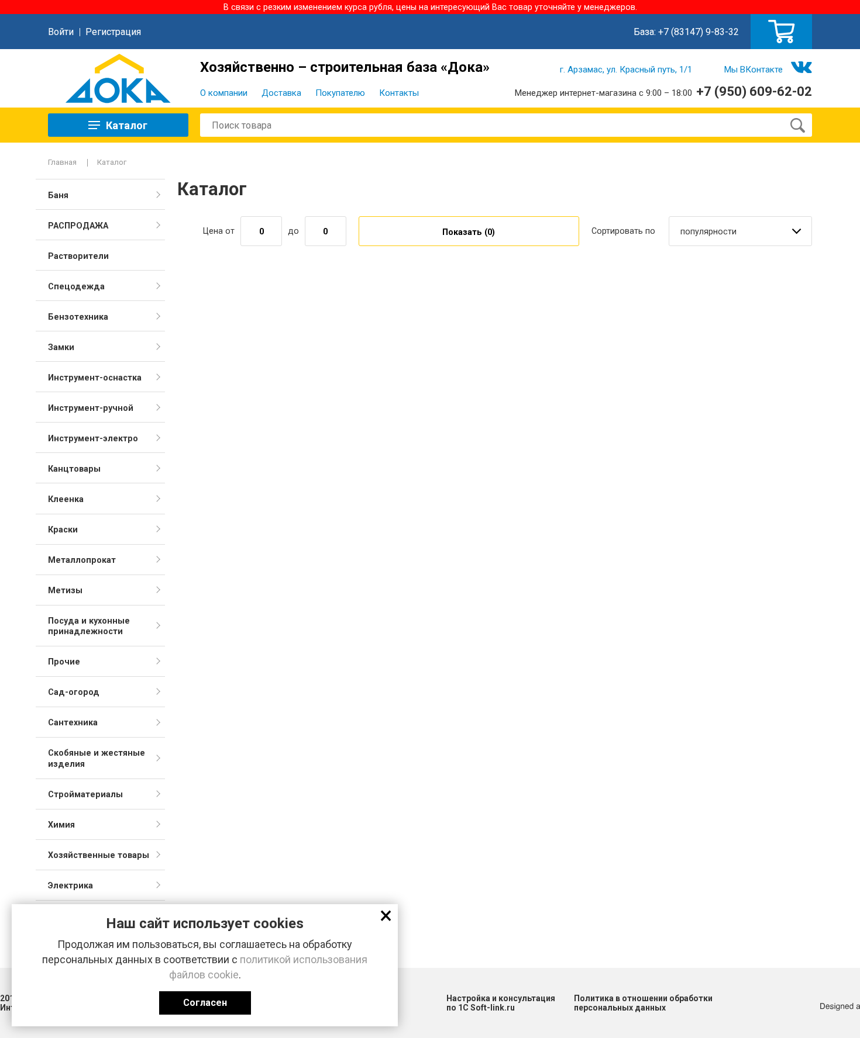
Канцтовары (74, 468)
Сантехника (73, 722)
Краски (63, 529)
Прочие (64, 661)
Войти (61, 31)
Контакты (399, 93)
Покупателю (340, 93)
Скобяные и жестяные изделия (96, 758)
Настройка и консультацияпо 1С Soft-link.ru (500, 1003)
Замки (61, 347)
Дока (118, 78)
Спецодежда (76, 286)
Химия (61, 824)
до (293, 231)
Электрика (70, 885)
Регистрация (113, 31)
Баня (58, 195)
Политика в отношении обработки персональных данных (643, 1003)
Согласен (205, 1002)
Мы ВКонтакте (753, 69)
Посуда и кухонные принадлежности (89, 626)
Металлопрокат (82, 560)
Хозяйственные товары (98, 855)
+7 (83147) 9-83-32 (698, 31)
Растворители (78, 256)
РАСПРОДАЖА (78, 225)
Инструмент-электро (93, 438)
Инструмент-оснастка (95, 377)
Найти (797, 125)
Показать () (468, 232)
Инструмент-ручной (90, 408)
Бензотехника (78, 316)
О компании (223, 93)
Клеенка (66, 499)
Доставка (281, 93)
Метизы (65, 590)
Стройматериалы (85, 794)
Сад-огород (73, 692)
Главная (62, 162)
